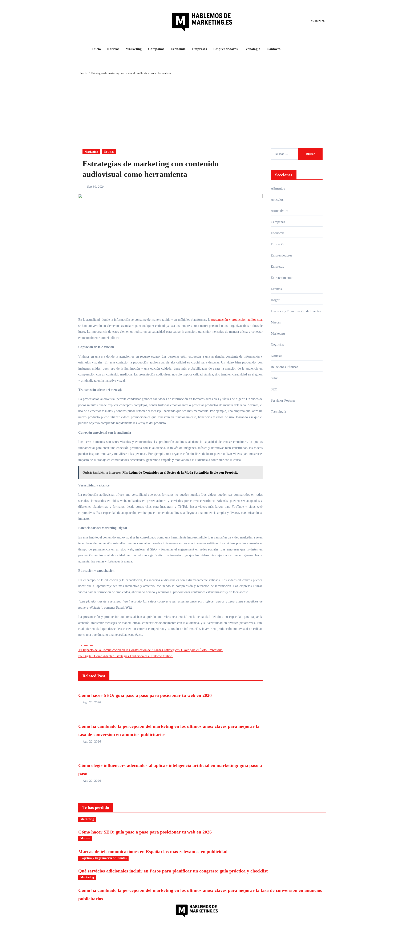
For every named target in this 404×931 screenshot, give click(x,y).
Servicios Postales (283, 400)
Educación (278, 244)
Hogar (275, 300)
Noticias (113, 49)
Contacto (273, 49)
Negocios (277, 344)
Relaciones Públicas (284, 367)
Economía (178, 49)
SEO (274, 389)
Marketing (134, 49)
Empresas (199, 49)
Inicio (96, 49)
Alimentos (278, 188)
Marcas (276, 322)
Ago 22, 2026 (92, 741)
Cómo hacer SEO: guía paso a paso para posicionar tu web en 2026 (145, 695)
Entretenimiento (281, 277)
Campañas (156, 49)
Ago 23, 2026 (92, 702)
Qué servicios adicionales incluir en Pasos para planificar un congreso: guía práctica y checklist (173, 871)
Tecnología (252, 49)
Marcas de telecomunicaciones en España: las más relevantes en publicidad (152, 851)
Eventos (276, 289)
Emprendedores (225, 49)
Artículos (277, 199)
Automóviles (279, 210)
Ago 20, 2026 (92, 780)
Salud (275, 378)
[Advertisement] (202, 107)
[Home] (84, 49)
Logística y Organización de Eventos (296, 311)
